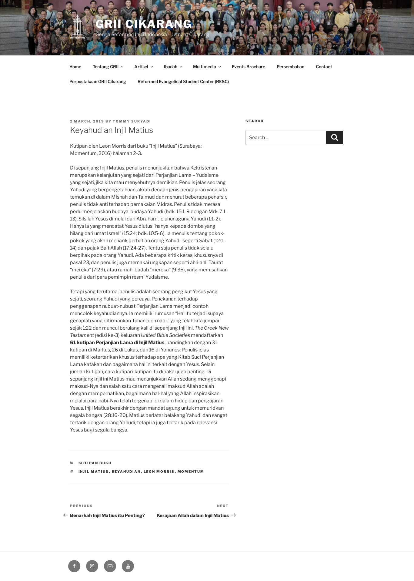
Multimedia (204, 66)
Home (75, 66)
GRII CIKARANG (143, 24)
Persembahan (290, 66)
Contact (324, 66)
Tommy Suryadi (132, 121)
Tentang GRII (106, 66)
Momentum (191, 471)
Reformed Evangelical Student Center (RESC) (183, 81)
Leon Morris (159, 471)
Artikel (141, 66)
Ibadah (170, 66)
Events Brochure (248, 66)
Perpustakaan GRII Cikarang (97, 81)
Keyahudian (126, 471)
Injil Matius (93, 471)
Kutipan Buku (95, 463)
